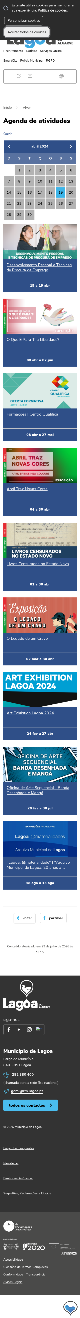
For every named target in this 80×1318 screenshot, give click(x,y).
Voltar (27, 918)
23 (29, 203)
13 (71, 181)
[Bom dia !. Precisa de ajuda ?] (40, 1308)
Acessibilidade (13, 1260)
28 (9, 214)
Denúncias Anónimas (18, 1178)
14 (9, 192)
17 (40, 192)
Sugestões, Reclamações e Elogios (27, 1193)
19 (60, 192)
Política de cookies (52, 10)
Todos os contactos (27, 1105)
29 (19, 214)
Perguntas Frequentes (19, 76)
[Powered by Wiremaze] (69, 1253)
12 (60, 181)
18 (50, 192)
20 (71, 192)
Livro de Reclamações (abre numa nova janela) (17, 1226)
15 (19, 192)
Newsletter (10, 1163)
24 (40, 203)
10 (40, 181)
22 (19, 203)
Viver (27, 107)
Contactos (30, 76)
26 (60, 203)
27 (71, 203)
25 (50, 203)
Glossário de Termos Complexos (25, 1267)
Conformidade (13, 1274)
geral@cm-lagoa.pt (27, 1091)
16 (29, 192)
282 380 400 (23, 1074)
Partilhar (56, 918)
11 (50, 181)
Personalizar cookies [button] (24, 20)
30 (29, 214)
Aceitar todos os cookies (27, 32)
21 (9, 203)
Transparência (35, 1274)
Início (7, 107)
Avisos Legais (12, 1282)
